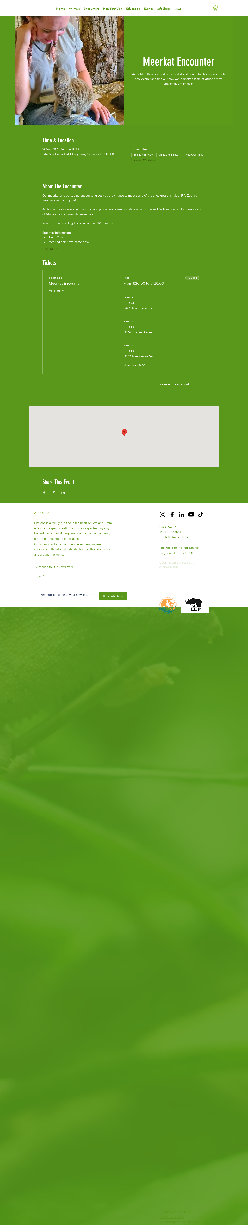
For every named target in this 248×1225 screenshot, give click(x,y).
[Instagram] (162, 514)
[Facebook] (172, 514)
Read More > (50, 248)
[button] (215, 8)
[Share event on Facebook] (44, 492)
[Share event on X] (54, 492)
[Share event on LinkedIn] (63, 492)
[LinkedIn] (181, 514)
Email (39, 576)
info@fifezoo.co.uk (175, 537)
